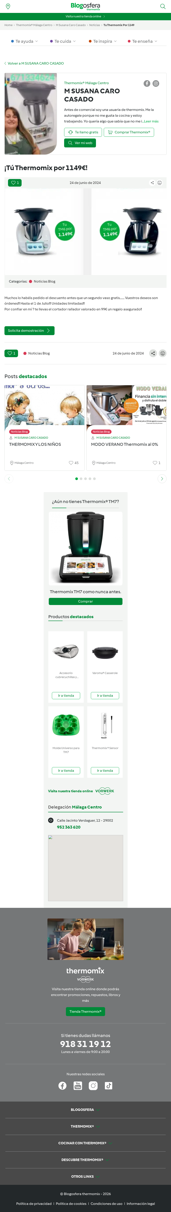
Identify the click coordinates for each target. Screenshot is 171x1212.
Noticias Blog (19, 431)
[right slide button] (162, 478)
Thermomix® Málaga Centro (34, 25)
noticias (94, 25)
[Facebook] (62, 1086)
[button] (163, 6)
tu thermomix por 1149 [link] (119, 25)
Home (8, 25)
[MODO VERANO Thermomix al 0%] (126, 408)
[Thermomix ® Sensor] (105, 725)
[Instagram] (93, 1086)
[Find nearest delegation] (8, 6)
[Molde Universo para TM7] (66, 725)
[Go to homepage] (85, 6)
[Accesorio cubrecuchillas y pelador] (66, 650)
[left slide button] (8, 478)
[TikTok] (109, 1086)
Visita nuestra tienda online (83, 16)
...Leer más (150, 121)
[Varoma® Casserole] (105, 650)
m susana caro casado (71, 25)
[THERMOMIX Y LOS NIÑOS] (44, 408)
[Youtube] (78, 1086)
